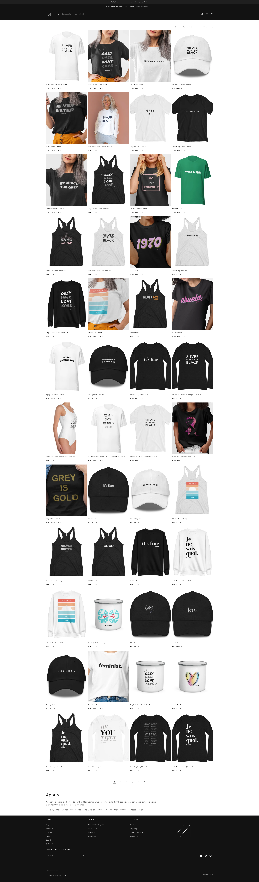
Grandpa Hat (50, 705)
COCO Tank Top (93, 581)
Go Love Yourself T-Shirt (138, 209)
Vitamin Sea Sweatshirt (54, 643)
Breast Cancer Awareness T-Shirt (183, 457)
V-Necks (108, 810)
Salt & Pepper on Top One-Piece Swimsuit (60, 457)
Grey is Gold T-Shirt (53, 519)
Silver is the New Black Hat (181, 84)
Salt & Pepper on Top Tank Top (56, 271)
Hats (115, 810)
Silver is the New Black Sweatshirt (100, 146)
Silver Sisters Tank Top (54, 581)
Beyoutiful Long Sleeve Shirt (98, 767)
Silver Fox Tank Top (136, 333)
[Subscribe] (83, 855)
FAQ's (48, 836)
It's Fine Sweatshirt (137, 581)
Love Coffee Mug (178, 705)
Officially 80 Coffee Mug (96, 643)
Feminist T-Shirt (94, 705)
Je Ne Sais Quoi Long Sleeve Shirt (184, 767)
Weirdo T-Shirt (177, 209)
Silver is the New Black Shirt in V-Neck (143, 457)
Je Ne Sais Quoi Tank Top (55, 767)
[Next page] (144, 781)
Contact (49, 832)
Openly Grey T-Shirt (137, 84)
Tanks (99, 810)
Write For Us (93, 829)
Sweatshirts (75, 810)
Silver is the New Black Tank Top (99, 271)
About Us (49, 829)
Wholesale (92, 836)
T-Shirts (64, 810)
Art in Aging (209, 874)
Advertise (91, 832)
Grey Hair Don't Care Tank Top (98, 209)
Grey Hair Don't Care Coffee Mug (141, 705)
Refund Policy (135, 836)
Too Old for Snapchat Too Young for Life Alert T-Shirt (106, 457)
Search (48, 840)
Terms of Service (136, 832)
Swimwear (124, 810)
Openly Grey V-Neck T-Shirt (181, 146)
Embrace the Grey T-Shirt (55, 209)
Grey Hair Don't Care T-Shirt (97, 84)
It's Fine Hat (92, 519)
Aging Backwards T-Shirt (55, 395)
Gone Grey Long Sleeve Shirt (140, 767)
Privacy (133, 825)
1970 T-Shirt (134, 271)
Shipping (133, 829)
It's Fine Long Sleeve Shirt (139, 395)
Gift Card (49, 844)
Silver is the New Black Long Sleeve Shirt (186, 395)
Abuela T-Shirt (177, 333)
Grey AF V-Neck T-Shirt (138, 146)
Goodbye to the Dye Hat (96, 395)
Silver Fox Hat (135, 643)
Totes (133, 810)
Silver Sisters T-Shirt (53, 146)
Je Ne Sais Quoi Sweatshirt (181, 581)
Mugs (140, 810)
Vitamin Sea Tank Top (179, 519)
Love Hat (175, 643)
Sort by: (178, 27)
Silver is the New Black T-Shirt (56, 84)
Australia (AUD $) (55, 875)
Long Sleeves (89, 810)
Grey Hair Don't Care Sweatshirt (57, 333)
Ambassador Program (96, 825)
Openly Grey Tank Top (179, 271)
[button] (202, 14)
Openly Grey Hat (135, 519)
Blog (47, 825)
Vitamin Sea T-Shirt (95, 333)
